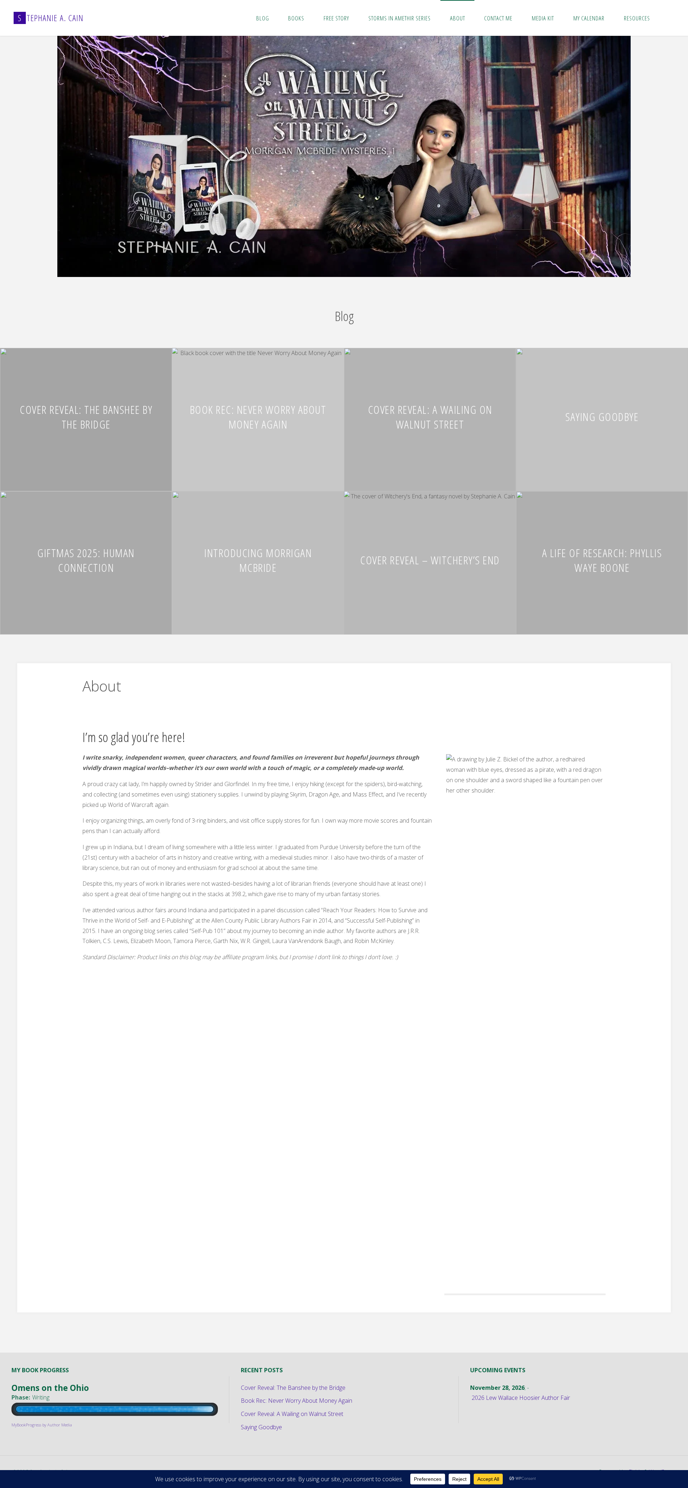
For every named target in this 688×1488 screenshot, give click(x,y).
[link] (666, 18)
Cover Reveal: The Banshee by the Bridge (86, 417)
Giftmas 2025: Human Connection (86, 560)
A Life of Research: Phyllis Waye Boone (602, 560)
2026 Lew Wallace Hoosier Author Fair (521, 1398)
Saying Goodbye (602, 416)
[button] (330, 267)
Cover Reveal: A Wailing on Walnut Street (430, 417)
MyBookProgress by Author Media (41, 1425)
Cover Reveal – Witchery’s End (430, 560)
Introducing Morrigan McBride (258, 560)
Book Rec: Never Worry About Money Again (258, 417)
